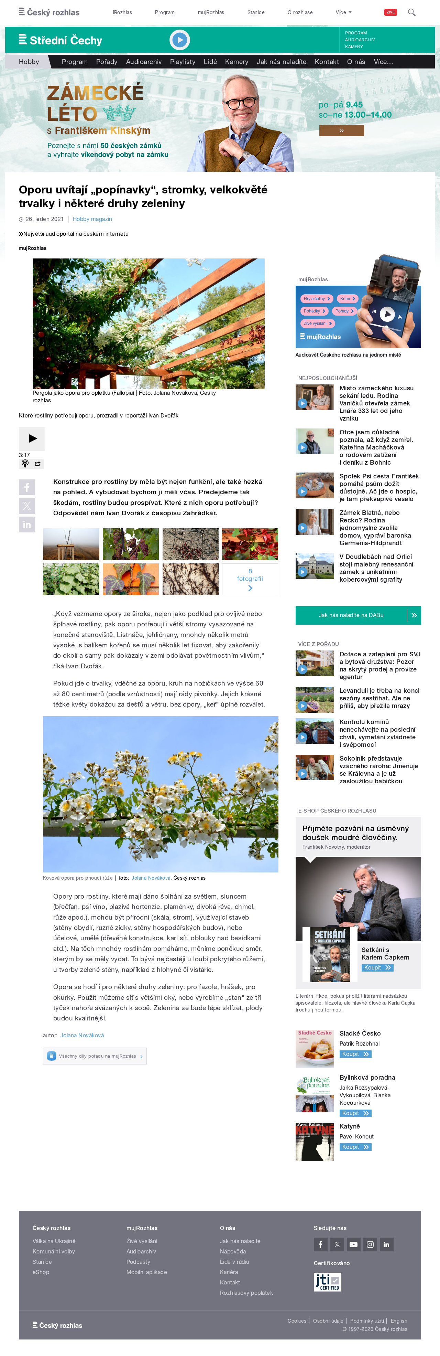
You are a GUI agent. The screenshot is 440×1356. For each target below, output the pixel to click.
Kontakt (327, 61)
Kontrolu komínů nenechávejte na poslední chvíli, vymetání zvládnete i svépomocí (378, 733)
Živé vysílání (315, 323)
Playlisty (183, 61)
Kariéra (229, 1272)
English (399, 1321)
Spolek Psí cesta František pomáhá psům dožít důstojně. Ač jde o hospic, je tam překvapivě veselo (379, 487)
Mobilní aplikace (146, 1272)
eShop (41, 1272)
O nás (356, 61)
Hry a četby (314, 298)
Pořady (107, 61)
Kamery (354, 46)
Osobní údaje (328, 1321)
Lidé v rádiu (235, 1262)
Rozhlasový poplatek (246, 1293)
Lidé (210, 61)
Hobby (29, 61)
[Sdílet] (37, 464)
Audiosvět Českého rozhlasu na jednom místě (348, 355)
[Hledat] (412, 12)
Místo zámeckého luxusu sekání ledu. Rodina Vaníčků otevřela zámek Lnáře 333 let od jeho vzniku (377, 403)
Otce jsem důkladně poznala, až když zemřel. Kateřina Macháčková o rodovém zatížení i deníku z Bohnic (377, 447)
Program (165, 12)
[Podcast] (25, 464)
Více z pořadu (318, 644)
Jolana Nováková (175, 393)
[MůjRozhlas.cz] (32, 249)
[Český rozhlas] (49, 12)
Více (384, 61)
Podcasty (138, 1262)
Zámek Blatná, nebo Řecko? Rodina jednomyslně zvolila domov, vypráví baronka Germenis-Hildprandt (375, 528)
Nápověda (233, 1251)
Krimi (345, 298)
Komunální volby (54, 1251)
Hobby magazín (92, 219)
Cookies (297, 1321)
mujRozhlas (211, 12)
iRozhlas (122, 12)
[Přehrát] (32, 439)
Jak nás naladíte (282, 61)
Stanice (256, 12)
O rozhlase (300, 12)
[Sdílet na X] (27, 506)
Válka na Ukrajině (54, 1241)
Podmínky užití (367, 1321)
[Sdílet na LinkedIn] (27, 524)
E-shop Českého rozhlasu (337, 811)
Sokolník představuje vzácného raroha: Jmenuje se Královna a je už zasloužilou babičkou (379, 770)
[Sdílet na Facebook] (27, 487)
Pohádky (312, 311)
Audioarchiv (360, 40)
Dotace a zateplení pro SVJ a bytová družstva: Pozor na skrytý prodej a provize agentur (380, 665)
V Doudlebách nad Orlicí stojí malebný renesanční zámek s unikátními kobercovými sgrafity (377, 568)
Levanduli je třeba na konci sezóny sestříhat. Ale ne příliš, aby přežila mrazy (380, 698)
